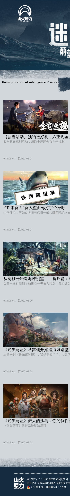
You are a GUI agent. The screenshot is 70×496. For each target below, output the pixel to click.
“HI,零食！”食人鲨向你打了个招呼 (34, 208)
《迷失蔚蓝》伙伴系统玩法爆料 (24, 425)
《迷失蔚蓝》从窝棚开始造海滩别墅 (36, 349)
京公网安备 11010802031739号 (48, 487)
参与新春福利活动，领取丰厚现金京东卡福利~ (34, 141)
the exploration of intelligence (24, 82)
